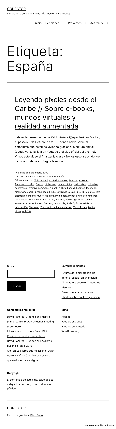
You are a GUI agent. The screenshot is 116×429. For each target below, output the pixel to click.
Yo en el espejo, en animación (79, 277)
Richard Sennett (43, 203)
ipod (45, 191)
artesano (83, 180)
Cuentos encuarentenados (77, 292)
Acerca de (97, 23)
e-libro (62, 187)
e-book (54, 187)
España (71, 187)
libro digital (88, 191)
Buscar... (12, 266)
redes (31, 203)
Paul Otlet (41, 199)
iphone (38, 191)
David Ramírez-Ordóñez (21, 316)
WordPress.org (70, 331)
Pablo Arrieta (28, 199)
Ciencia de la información (50, 176)
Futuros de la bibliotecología (78, 272)
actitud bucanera (58, 180)
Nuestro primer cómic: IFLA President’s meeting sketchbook (30, 321)
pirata (51, 199)
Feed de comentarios (74, 326)
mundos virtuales (77, 195)
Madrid (32, 195)
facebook (91, 187)
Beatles (39, 184)
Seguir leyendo (53, 161)
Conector (16, 9)
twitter (91, 207)
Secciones (52, 23)
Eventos (80, 187)
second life (59, 203)
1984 (36, 180)
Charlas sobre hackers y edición (81, 297)
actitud (44, 180)
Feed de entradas (72, 321)
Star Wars (34, 207)
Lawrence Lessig (66, 191)
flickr (17, 191)
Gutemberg (27, 191)
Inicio (38, 23)
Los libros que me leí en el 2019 (35, 350)
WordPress (36, 415)
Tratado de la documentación (56, 207)
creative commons (39, 187)
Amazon (73, 180)
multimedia (61, 195)
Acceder (66, 316)
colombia (93, 184)
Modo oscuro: (92, 425)
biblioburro (50, 184)
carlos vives (80, 184)
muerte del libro (45, 195)
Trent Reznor (80, 207)
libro (78, 191)
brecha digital (65, 184)
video (18, 211)
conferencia (21, 187)
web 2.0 (26, 211)
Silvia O (70, 203)
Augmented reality (24, 184)
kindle (52, 191)
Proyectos (74, 23)
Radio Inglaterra (74, 199)
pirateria (59, 199)
